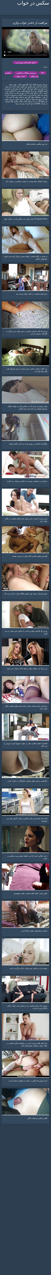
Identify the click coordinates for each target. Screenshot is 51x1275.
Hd (42, 73)
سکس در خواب (33, 3)
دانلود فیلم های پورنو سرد (25, 62)
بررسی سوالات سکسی (25, 73)
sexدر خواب (20, 76)
